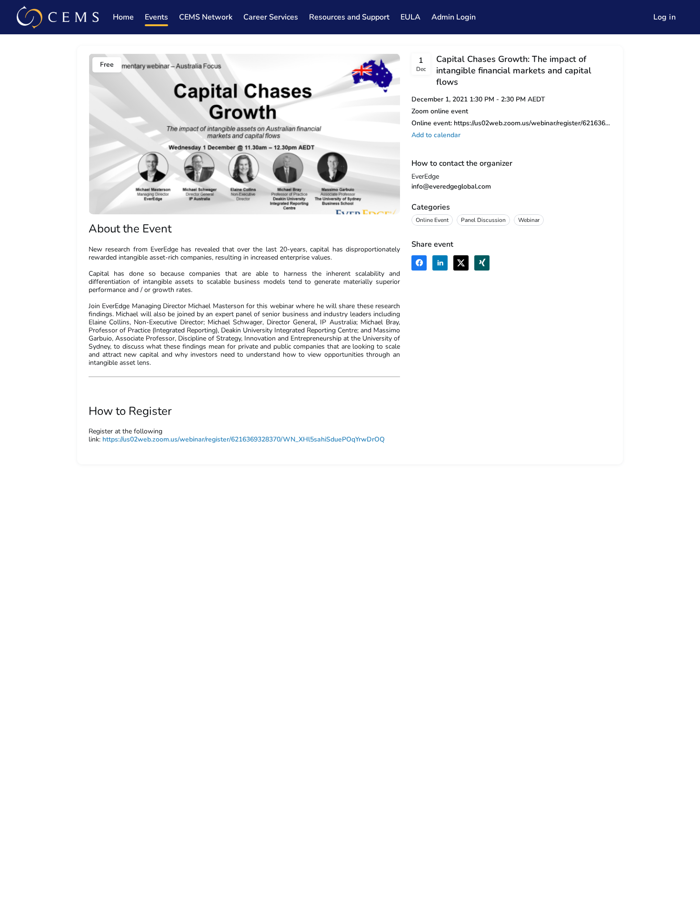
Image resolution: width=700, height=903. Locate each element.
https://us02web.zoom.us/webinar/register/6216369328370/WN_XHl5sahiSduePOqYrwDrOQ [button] (532, 123)
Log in (664, 17)
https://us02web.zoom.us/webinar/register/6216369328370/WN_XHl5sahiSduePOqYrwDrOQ (243, 439)
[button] (435, 135)
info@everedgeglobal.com (451, 186)
